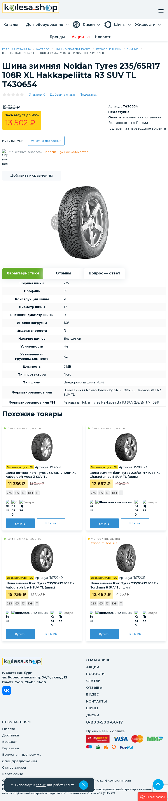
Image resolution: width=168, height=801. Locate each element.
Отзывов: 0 (37, 95)
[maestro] (89, 748)
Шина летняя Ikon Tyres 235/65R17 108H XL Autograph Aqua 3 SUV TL (41, 475)
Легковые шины (108, 49)
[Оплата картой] (124, 739)
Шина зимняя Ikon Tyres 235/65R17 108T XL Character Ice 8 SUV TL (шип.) (125, 475)
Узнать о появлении (46, 140)
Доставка (10, 735)
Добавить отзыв (62, 95)
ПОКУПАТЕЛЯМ (16, 722)
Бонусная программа (21, 754)
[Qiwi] (114, 748)
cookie (41, 785)
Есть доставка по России (128, 123)
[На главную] (22, 662)
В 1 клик (51, 523)
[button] (152, 796)
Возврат (9, 742)
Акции (92, 667)
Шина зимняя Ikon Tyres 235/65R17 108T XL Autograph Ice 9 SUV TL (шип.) (41, 585)
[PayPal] (126, 748)
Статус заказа (14, 767)
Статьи (93, 681)
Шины (92, 708)
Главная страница (16, 49)
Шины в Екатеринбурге (73, 49)
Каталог (42, 49)
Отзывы (94, 687)
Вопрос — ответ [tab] (104, 273)
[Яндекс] (106, 748)
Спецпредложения (19, 761)
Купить (20, 523)
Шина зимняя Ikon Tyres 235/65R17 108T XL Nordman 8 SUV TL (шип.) (125, 585)
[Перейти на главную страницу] (31, 8)
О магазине (98, 660)
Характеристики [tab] (23, 273)
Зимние (132, 49)
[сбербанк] (98, 748)
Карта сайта (12, 774)
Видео (93, 694)
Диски (92, 715)
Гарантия (10, 748)
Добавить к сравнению (31, 175)
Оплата (8, 729)
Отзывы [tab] (63, 273)
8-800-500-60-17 (104, 722)
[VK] (6, 691)
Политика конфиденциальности (108, 780)
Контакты (96, 701)
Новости (95, 674)
